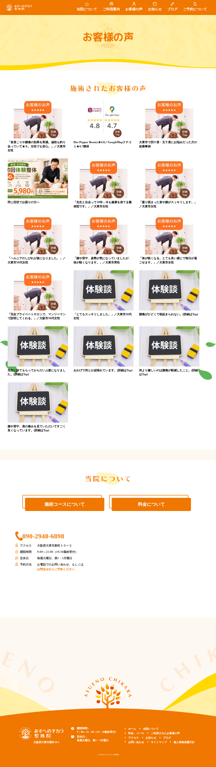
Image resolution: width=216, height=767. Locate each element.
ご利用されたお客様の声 (165, 733)
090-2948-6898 (43, 536)
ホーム (132, 728)
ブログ (172, 9)
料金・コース (136, 733)
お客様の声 (134, 9)
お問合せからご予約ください (56, 569)
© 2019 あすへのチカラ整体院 (108, 754)
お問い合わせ (136, 742)
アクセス (133, 737)
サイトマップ (159, 742)
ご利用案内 (111, 9)
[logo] (41, 733)
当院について (87, 9)
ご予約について (195, 9)
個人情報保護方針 (184, 742)
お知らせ (155, 9)
